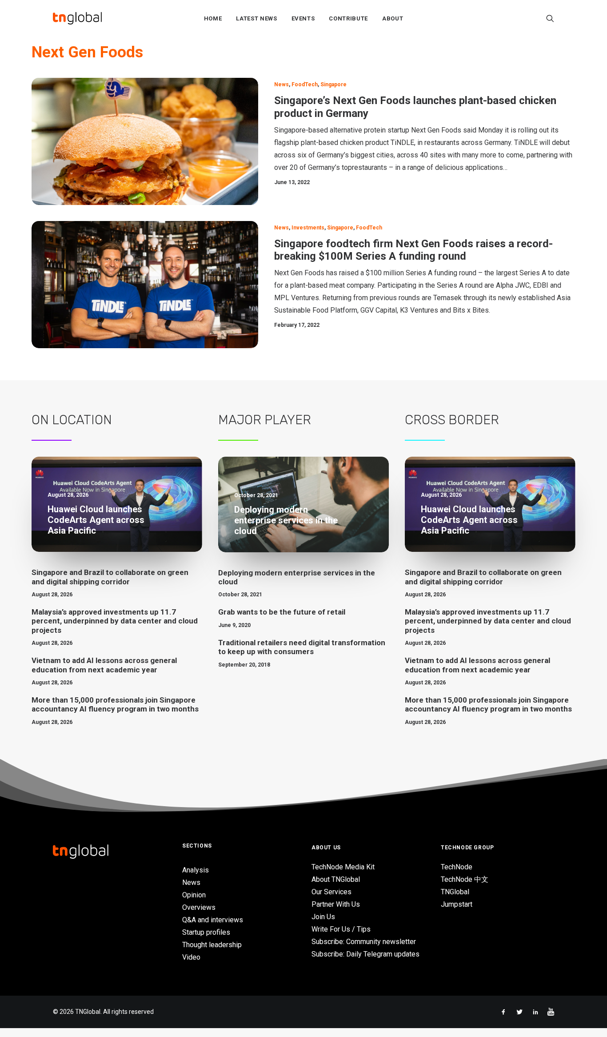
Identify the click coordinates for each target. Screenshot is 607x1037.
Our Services (331, 892)
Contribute (348, 18)
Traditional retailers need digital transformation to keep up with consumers (301, 647)
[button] (550, 18)
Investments (308, 228)
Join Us (323, 916)
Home (213, 18)
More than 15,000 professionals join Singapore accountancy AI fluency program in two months (115, 704)
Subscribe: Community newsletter (363, 941)
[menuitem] (213, 18)
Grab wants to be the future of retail (281, 611)
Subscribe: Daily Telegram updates (365, 954)
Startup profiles (206, 932)
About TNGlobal (335, 879)
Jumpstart (456, 904)
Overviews (199, 907)
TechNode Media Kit (343, 867)
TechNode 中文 (464, 879)
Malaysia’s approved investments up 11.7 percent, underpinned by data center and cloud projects (115, 621)
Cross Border (452, 419)
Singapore (333, 84)
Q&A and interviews (212, 920)
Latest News (256, 18)
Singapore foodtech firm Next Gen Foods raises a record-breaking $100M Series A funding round (413, 250)
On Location (72, 419)
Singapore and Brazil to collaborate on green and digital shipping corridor (110, 577)
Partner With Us (335, 904)
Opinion (194, 895)
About (392, 18)
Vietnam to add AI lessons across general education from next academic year (104, 665)
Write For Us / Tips (341, 929)
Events (303, 18)
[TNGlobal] (77, 18)
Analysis (195, 870)
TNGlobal (455, 892)
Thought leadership (212, 945)
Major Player (264, 419)
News (281, 84)
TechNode (456, 867)
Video (191, 957)
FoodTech (305, 84)
